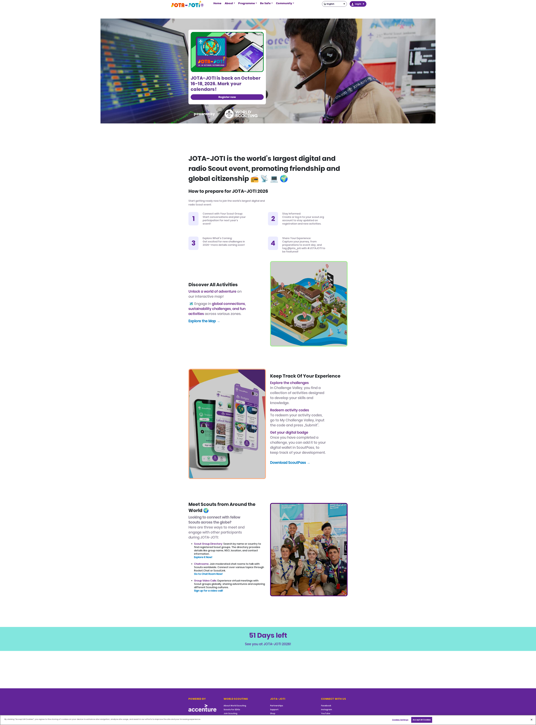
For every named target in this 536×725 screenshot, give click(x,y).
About (229, 3)
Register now (227, 97)
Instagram (326, 709)
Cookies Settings (400, 719)
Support (274, 709)
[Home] (187, 4)
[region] (268, 720)
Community (284, 3)
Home (217, 3)
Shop (272, 713)
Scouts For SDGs (232, 709)
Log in (358, 4)
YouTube (325, 713)
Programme (246, 3)
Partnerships (276, 705)
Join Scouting (230, 713)
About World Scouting (235, 705)
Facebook (326, 705)
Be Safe (265, 3)
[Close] (531, 719)
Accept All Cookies (422, 719)
